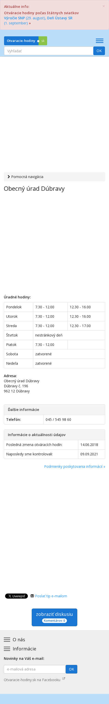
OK (99, 50)
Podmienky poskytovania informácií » (74, 466)
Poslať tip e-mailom (51, 596)
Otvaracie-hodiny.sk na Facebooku (33, 679)
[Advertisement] (54, 115)
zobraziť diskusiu (54, 617)
